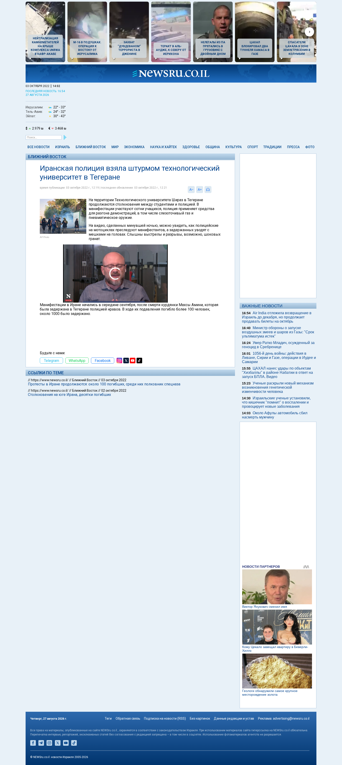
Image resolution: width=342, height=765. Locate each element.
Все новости (38, 147)
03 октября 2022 (113, 380)
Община (212, 147)
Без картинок (200, 718)
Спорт (252, 147)
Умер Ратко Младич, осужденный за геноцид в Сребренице (278, 345)
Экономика (134, 147)
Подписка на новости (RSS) (165, 718)
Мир (115, 147)
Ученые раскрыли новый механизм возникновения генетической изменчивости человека (278, 387)
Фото (310, 147)
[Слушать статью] (213, 189)
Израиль (62, 147)
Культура (233, 147)
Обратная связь (128, 718)
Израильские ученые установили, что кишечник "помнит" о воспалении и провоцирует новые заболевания (276, 402)
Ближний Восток (91, 147)
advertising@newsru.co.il (291, 718)
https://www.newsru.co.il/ (49, 380)
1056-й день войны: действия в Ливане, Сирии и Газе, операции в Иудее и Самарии (279, 357)
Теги (108, 718)
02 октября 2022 (113, 390)
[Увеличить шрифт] (199, 189)
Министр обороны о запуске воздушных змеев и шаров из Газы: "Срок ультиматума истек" (278, 332)
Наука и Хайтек (163, 147)
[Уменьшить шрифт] (191, 189)
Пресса (293, 147)
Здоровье (191, 147)
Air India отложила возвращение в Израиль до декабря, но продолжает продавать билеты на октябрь (277, 317)
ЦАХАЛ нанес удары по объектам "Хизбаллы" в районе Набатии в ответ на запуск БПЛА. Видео (277, 372)
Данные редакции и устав (234, 718)
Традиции (272, 147)
